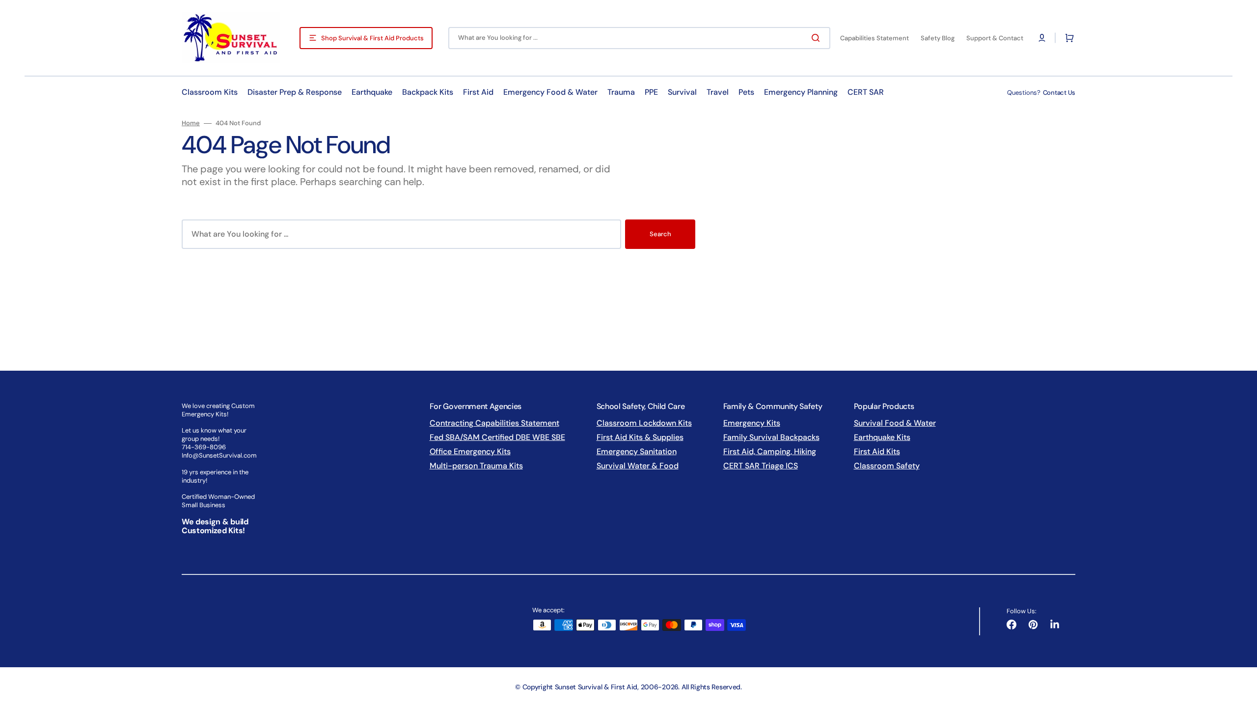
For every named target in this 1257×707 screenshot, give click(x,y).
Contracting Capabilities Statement (494, 423)
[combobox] (639, 38)
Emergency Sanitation (637, 451)
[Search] (817, 38)
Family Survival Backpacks (771, 437)
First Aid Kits (877, 451)
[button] (1042, 38)
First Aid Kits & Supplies (640, 437)
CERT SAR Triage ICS (760, 466)
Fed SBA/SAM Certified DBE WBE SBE (497, 437)
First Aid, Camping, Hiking (769, 451)
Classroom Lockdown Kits (644, 423)
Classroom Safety (887, 466)
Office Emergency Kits (470, 451)
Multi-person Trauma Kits (476, 466)
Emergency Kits (751, 423)
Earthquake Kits (882, 437)
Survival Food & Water (895, 423)
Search (660, 234)
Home (191, 123)
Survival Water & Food (638, 466)
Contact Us (1059, 92)
